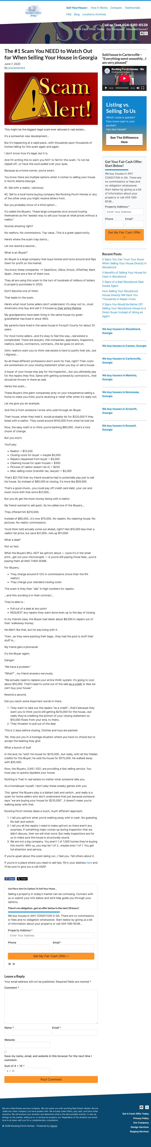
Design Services (140, 1127)
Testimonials (132, 7)
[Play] (106, 87)
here (89, 862)
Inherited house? (137, 29)
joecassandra (16, 67)
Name (9, 1027)
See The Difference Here (124, 140)
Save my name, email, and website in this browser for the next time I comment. (48, 1058)
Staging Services (139, 1131)
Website (9, 1039)
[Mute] (138, 87)
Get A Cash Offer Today (89, 29)
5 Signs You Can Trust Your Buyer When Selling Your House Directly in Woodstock (124, 263)
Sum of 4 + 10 (14, 1065)
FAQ (68, 14)
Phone (12, 942)
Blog (77, 14)
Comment (11, 987)
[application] (124, 78)
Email (57, 942)
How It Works (99, 7)
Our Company (115, 29)
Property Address (20, 930)
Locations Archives (94, 14)
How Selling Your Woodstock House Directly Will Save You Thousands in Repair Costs (120, 295)
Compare (116, 7)
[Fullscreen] (142, 87)
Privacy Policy (141, 1118)
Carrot (53, 1126)
